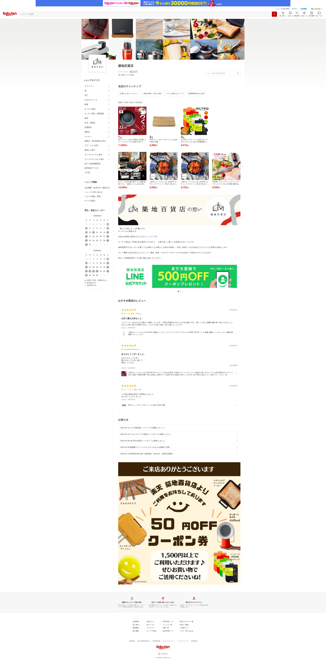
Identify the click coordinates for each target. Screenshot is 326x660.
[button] (317, 8)
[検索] (274, 14)
